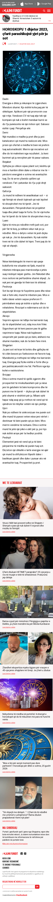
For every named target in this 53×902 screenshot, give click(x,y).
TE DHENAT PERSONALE (11, 865)
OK (37, 886)
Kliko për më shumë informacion (15, 844)
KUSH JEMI (6, 858)
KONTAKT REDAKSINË (10, 861)
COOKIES (5, 868)
